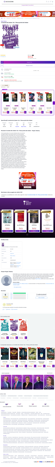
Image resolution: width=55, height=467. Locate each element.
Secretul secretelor (21, 225)
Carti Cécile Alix (29, 422)
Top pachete (9, 412)
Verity (43, 450)
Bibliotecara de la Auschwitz (7, 451)
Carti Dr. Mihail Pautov (21, 424)
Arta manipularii (41, 446)
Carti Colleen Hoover (43, 421)
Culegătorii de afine (6, 433)
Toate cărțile (14, 412)
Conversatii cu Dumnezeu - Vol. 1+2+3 (27, 447)
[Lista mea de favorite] (50, 1)
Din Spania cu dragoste (17, 438)
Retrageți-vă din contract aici (41, 458)
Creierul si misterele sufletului (29, 442)
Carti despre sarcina (46, 413)
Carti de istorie (34, 400)
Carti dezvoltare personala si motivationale (28, 412)
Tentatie (19, 441)
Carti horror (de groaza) (28, 395)
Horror (40, 412)
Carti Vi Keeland (31, 421)
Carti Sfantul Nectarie (28, 424)
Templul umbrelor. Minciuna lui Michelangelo (10, 442)
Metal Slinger (23, 361)
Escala (14, 447)
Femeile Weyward (32, 361)
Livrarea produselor (34, 455)
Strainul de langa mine (28, 449)
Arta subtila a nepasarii (33, 450)
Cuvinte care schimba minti (29, 446)
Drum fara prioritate (21, 451)
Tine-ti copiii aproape (43, 441)
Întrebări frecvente (21, 455)
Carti (18, 266)
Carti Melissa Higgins (14, 422)
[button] (54, 103)
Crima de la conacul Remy (45, 439)
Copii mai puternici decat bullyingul (34, 439)
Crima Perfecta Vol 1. (13, 446)
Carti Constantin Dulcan (31, 418)
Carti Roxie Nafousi (46, 418)
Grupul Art (17, 126)
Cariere (16, 455)
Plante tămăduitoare (42, 430)
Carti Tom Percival (37, 421)
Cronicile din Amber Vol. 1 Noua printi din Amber (37, 194)
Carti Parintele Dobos (39, 418)
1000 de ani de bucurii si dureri (8, 438)
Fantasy (22, 413)
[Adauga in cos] (8, 112)
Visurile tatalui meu (15, 437)
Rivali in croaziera (24, 438)
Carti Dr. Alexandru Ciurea (14, 418)
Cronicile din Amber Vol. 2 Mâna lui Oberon (20, 283)
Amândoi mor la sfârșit (35, 449)
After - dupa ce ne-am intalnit (35, 437)
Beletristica (19, 265)
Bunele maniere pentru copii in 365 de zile (9, 450)
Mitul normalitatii (12, 439)
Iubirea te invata (46, 446)
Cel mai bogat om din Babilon (7, 447)
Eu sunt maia (10, 437)
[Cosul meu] (52, 1)
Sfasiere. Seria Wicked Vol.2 (12, 441)
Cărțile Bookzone (4, 412)
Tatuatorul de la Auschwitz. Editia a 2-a (23, 450)
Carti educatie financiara (4, 400)
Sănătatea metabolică (35, 430)
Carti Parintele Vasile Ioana (23, 418)
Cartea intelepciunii (43, 449)
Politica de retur (40, 455)
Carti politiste (18, 413)
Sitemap (52, 455)
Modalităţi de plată (47, 455)
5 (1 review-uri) (3, 56)
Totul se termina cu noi (44, 447)
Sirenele (50, 361)
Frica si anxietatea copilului (24, 439)
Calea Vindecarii (36, 441)
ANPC (30, 458)
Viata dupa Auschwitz (6, 446)
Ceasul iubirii (5, 437)
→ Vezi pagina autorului (17, 287)
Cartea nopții (4, 361)
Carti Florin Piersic (42, 422)
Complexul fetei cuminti (44, 437)
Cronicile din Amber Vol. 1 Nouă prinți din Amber (14, 334)
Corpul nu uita (36, 446)
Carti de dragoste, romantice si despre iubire (41, 395)
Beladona (51, 439)
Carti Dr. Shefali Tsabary (7, 421)
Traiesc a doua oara (27, 437)
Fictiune (37, 412)
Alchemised (34, 225)
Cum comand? (27, 455)
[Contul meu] (48, 1)
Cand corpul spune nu (20, 446)
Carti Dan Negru (13, 421)
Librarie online (1, 18)
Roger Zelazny (4, 21)
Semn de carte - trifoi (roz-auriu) (8, 430)
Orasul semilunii (21, 437)
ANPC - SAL (34, 458)
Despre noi (5, 458)
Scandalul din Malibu (30, 438)
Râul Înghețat (7, 225)
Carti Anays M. (20, 422)
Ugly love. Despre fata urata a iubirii (8, 449)
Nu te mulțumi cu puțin (40, 429)
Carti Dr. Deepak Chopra (7, 424)
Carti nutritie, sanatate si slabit (35, 413)
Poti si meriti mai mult (38, 442)
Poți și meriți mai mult (47, 225)
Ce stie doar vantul (34, 429)
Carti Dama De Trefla (36, 422)
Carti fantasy (18, 262)
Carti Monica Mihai (20, 421)
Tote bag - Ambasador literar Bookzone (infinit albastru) (22, 430)
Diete (41, 413)
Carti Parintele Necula (49, 400)
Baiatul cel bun (5, 441)
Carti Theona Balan (14, 424)
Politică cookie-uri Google (18, 458)
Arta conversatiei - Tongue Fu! (19, 449)
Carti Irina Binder (25, 421)
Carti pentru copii (41, 400)
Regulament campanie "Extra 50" (8, 455)
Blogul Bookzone (26, 458)
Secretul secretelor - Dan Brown (47, 442)
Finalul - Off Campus (6, 439)
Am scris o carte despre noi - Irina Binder (27, 441)
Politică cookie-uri (10, 458)
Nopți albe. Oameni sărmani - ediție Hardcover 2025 (22, 429)
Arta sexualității (18, 447)
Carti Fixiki (25, 422)
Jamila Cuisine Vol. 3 (21, 442)
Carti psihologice (27, 413)
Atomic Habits (49, 449)
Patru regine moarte (44, 438)
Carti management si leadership (15, 400)
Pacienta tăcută (39, 450)
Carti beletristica (3, 395)
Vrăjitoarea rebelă (14, 361)
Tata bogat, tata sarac (36, 447)
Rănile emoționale (48, 450)
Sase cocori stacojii (37, 438)
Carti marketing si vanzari (26, 400)
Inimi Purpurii (18, 439)
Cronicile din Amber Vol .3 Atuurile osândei (23, 334)
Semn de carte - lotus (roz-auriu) (8, 429)
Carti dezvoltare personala (12, 395)
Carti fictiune (20, 395)
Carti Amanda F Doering (7, 422)
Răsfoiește (17, 47)
